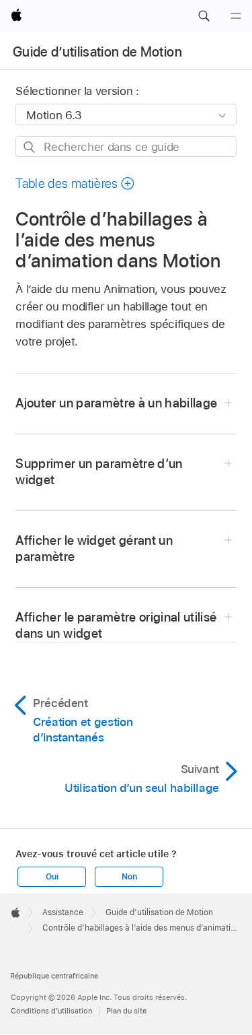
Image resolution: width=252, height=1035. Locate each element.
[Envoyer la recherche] (30, 147)
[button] (203, 16)
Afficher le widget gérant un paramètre (94, 548)
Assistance (62, 912)
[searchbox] (125, 146)
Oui (52, 876)
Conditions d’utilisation (51, 1010)
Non (129, 876)
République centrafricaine (54, 975)
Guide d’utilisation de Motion (97, 52)
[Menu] (236, 16)
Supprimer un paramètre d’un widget (98, 472)
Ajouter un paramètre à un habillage (116, 403)
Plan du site (126, 1010)
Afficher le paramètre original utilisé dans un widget (115, 625)
